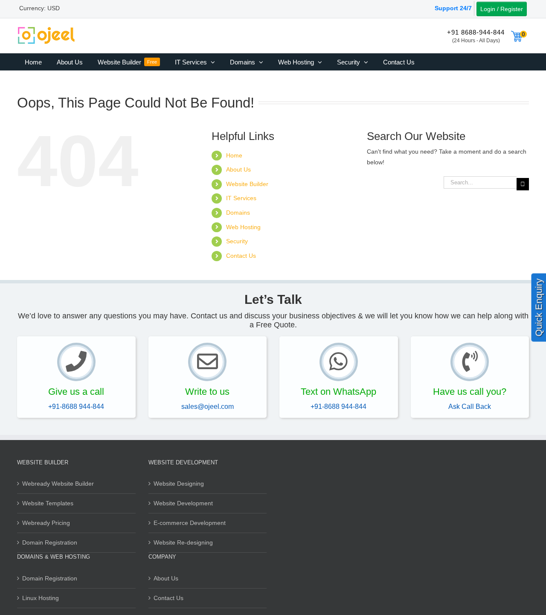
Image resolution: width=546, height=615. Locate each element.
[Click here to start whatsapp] (339, 362)
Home (234, 155)
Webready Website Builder (58, 483)
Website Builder (247, 184)
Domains (238, 212)
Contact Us (241, 255)
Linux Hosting (40, 598)
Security (237, 241)
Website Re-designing (183, 542)
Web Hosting (243, 227)
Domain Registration (49, 542)
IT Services (241, 198)
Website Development (183, 503)
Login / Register (501, 9)
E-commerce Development (190, 522)
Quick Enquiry (539, 307)
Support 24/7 (453, 8)
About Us (238, 169)
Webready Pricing (46, 522)
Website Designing (179, 483)
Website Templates (47, 503)
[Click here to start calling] (76, 362)
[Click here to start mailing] (207, 362)
